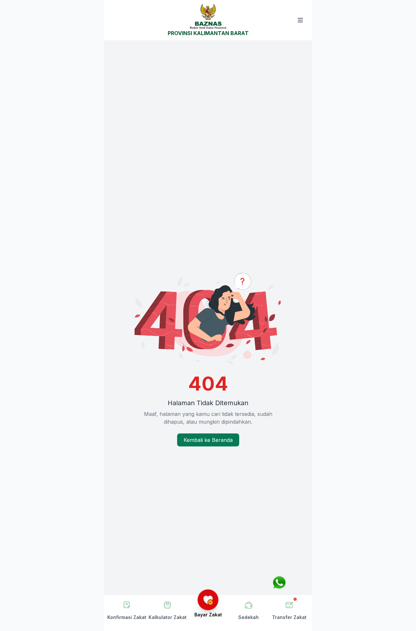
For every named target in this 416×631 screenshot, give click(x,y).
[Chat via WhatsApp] (279, 583)
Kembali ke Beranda (208, 440)
